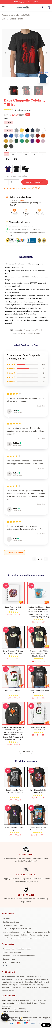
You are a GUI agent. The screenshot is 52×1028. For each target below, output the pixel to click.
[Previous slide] (5, 53)
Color (6, 126)
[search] (41, 7)
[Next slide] (46, 53)
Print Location (9, 163)
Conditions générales (11, 922)
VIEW (13, 602)
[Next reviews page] (46, 559)
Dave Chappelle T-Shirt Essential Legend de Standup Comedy (39, 653)
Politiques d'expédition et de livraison (17, 949)
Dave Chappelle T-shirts (12, 19)
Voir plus (26, 752)
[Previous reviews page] (34, 559)
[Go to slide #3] (38, 90)
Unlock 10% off (4, 1017)
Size (5, 150)
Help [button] (47, 1025)
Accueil (5, 15)
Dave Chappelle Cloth (20, 15)
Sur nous (6, 919)
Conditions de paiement (12, 952)
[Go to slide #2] (26, 90)
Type (6, 119)
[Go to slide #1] (13, 90)
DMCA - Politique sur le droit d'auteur (17, 929)
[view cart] (48, 7)
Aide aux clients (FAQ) (11, 962)
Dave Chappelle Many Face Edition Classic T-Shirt (14, 792)
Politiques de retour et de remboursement (19, 956)
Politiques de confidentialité (13, 925)
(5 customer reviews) (23, 110)
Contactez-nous (9, 959)
